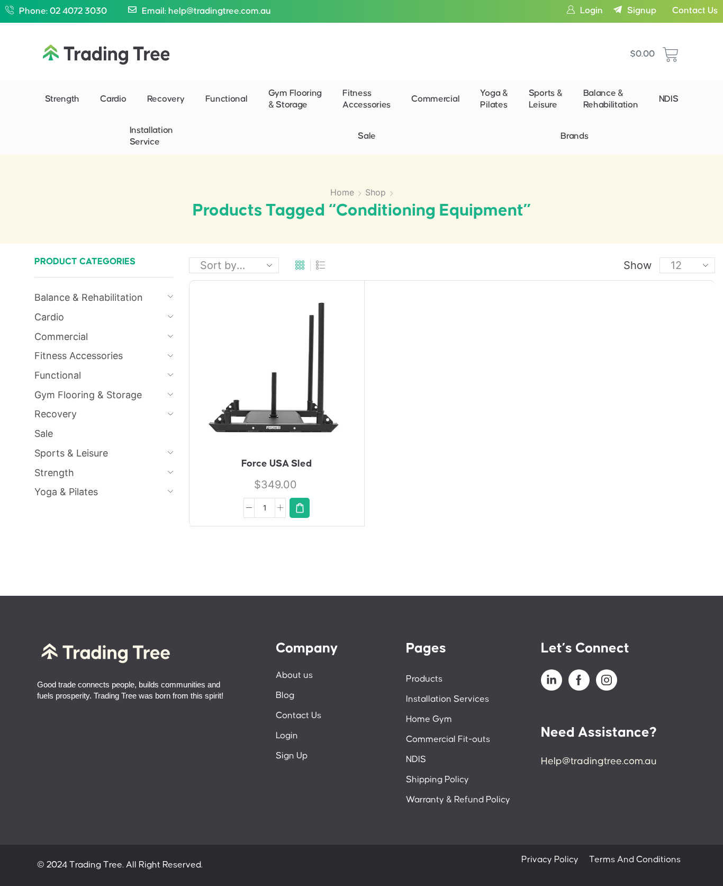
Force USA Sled (276, 464)
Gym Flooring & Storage (295, 99)
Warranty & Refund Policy (458, 799)
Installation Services (447, 699)
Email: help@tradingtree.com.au (206, 11)
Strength (62, 99)
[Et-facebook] (579, 680)
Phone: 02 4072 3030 (63, 11)
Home (342, 192)
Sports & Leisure (546, 99)
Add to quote (293, 373)
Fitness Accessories (366, 99)
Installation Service (151, 136)
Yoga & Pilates (494, 99)
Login (591, 10)
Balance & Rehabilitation (610, 99)
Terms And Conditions (635, 859)
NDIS (669, 99)
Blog (285, 695)
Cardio (113, 99)
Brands (574, 136)
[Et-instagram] (606, 680)
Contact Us (695, 10)
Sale (367, 136)
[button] (300, 508)
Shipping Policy (437, 779)
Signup (641, 10)
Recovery (166, 99)
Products (424, 679)
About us (294, 675)
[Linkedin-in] (551, 680)
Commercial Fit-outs (448, 739)
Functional (226, 99)
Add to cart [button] (265, 372)
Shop (375, 192)
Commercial (435, 99)
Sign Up (292, 755)
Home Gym (429, 719)
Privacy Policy (550, 859)
